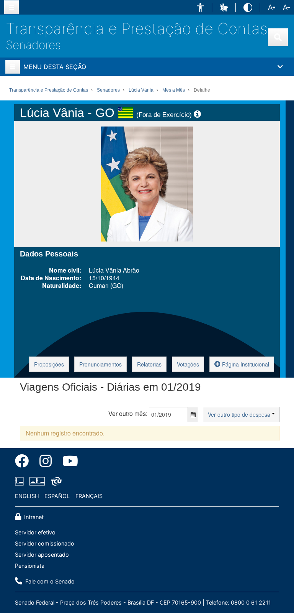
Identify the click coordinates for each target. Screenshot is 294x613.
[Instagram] (45, 462)
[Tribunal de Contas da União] (55, 481)
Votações (188, 364)
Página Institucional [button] (244, 364)
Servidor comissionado (44, 543)
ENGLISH (27, 496)
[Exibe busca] (278, 37)
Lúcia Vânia (141, 90)
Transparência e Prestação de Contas (137, 28)
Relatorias (149, 364)
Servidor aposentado (42, 554)
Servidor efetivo (35, 532)
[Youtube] (67, 462)
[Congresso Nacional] (37, 481)
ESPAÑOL (57, 496)
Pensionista (29, 565)
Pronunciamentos (100, 364)
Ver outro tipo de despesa (240, 414)
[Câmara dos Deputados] (20, 481)
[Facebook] (24, 462)
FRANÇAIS (89, 496)
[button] (200, 7)
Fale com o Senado (49, 581)
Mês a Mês (173, 90)
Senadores (33, 45)
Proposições (49, 364)
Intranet (33, 517)
